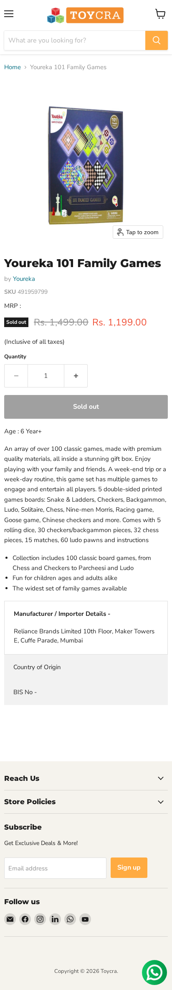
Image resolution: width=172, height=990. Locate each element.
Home (12, 67)
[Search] (156, 40)
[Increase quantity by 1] (76, 376)
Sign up (129, 867)
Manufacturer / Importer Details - (62, 614)
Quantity (15, 357)
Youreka (24, 279)
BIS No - (25, 692)
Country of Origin (37, 667)
